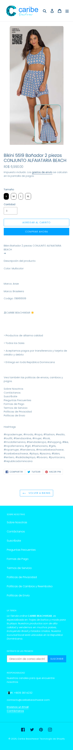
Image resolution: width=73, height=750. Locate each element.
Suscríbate (14, 541)
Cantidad (9, 204)
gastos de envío (42, 172)
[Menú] (67, 10)
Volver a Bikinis (39, 493)
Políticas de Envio (18, 595)
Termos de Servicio (19, 568)
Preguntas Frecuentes (21, 550)
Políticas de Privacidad (22, 577)
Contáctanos (16, 531)
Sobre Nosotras (17, 522)
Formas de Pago (18, 559)
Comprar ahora (36, 231)
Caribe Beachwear (28, 738)
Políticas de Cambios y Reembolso (30, 586)
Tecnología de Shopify (52, 738)
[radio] (6, 196)
